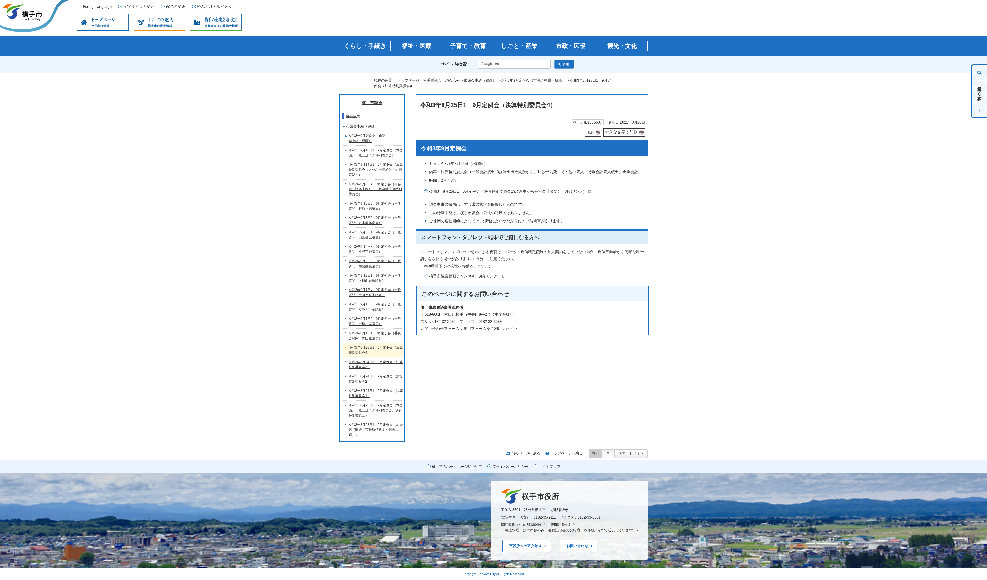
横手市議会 (432, 80)
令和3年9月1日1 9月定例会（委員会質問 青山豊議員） (375, 335)
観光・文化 (622, 45)
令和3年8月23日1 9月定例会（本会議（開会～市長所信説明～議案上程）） (376, 430)
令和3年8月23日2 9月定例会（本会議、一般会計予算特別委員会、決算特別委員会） (376, 410)
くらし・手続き (365, 45)
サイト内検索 (454, 64)
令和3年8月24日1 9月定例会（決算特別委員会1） (376, 393)
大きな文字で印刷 (621, 132)
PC (608, 453)
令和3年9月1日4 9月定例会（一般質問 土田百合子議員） (375, 292)
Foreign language (97, 7)
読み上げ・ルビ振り (214, 7)
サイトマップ (549, 467)
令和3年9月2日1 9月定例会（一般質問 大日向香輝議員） (375, 278)
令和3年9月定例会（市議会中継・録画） (533, 80)
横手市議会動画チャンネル (465, 276)
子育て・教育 (468, 45)
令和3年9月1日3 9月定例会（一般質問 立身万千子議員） (375, 306)
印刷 (590, 132)
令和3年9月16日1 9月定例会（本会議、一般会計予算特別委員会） (376, 152)
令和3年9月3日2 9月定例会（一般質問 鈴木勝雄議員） (375, 220)
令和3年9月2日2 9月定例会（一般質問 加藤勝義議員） (375, 263)
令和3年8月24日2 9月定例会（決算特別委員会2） (376, 378)
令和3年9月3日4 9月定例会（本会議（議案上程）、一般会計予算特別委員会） (375, 189)
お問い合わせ (577, 546)
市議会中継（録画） (480, 80)
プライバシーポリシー (510, 467)
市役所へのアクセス (525, 546)
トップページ (408, 80)
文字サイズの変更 (138, 7)
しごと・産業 (519, 45)
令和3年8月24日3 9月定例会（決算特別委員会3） (376, 364)
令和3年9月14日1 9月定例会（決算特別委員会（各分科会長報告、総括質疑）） (376, 170)
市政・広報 (571, 45)
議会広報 (452, 80)
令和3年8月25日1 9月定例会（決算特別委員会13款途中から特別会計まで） (508, 191)
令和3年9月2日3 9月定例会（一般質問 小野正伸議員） (375, 249)
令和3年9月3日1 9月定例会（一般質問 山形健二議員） (375, 234)
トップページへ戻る (566, 453)
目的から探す (979, 91)
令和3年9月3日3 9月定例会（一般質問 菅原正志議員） (375, 205)
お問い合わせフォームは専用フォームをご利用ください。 (471, 328)
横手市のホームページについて (457, 467)
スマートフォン (631, 453)
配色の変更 (175, 7)
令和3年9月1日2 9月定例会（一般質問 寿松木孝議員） (375, 321)
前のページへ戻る (525, 453)
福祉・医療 (416, 45)
